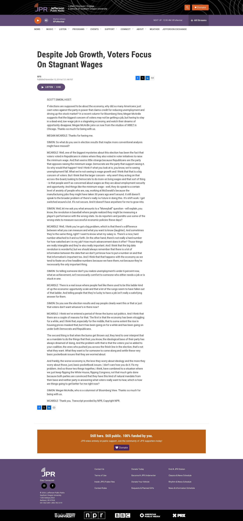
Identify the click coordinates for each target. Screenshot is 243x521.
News (37, 29)
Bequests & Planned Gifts (142, 488)
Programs (79, 29)
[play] (38, 20)
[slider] (50, 20)
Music (49, 29)
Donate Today (137, 469)
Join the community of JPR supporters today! (140, 441)
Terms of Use (100, 475)
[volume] (46, 20)
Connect (126, 29)
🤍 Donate (121, 447)
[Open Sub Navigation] (42, 29)
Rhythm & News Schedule (180, 482)
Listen (63, 29)
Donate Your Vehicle (140, 482)
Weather (155, 29)
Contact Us (99, 469)
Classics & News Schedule (180, 475)
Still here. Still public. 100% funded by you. (121, 436)
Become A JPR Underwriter (143, 475)
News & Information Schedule (182, 488)
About (140, 29)
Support (110, 29)
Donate (201, 7)
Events (95, 29)
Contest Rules (100, 488)
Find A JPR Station (177, 469)
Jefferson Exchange (174, 29)
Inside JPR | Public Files (104, 482)
